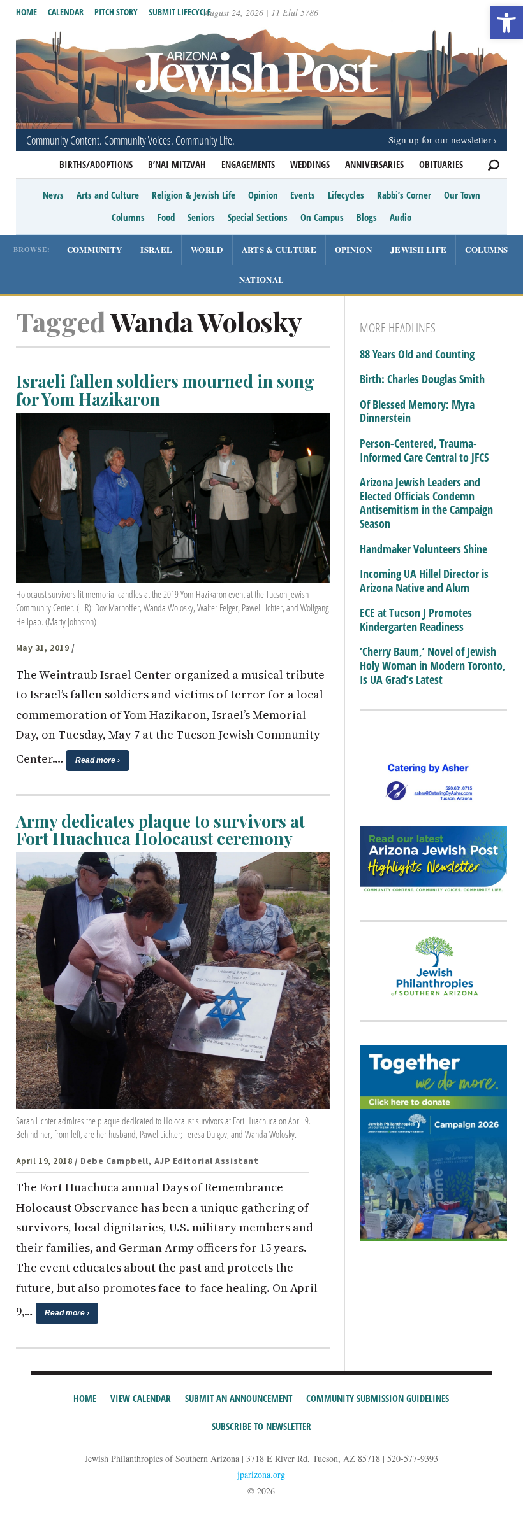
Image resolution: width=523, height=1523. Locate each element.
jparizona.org (261, 1474)
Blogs (367, 217)
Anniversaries (374, 164)
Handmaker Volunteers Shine (423, 549)
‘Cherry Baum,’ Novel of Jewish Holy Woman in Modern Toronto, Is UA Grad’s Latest (433, 665)
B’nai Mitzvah (177, 164)
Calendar (66, 12)
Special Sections (258, 217)
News (53, 194)
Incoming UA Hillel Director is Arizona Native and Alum (424, 581)
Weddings (310, 164)
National (261, 279)
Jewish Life (418, 249)
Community (94, 249)
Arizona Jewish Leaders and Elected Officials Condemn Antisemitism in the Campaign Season (426, 503)
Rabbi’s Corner (404, 194)
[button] (506, 22)
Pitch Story (116, 12)
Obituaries (441, 164)
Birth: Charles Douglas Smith (422, 379)
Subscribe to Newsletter (261, 1426)
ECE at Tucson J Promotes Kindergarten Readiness (416, 620)
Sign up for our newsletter (439, 139)
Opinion (263, 194)
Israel (156, 249)
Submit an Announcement (238, 1398)
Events (302, 194)
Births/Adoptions (96, 164)
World (207, 249)
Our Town (462, 194)
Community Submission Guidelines (377, 1398)
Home (26, 12)
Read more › (97, 760)
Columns (128, 217)
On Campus (322, 217)
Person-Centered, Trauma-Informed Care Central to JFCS (424, 450)
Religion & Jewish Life (193, 194)
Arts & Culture (279, 249)
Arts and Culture (108, 194)
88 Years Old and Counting (417, 355)
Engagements (248, 164)
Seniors (201, 217)
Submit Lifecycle (180, 12)
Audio (400, 217)
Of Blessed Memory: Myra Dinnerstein (417, 411)
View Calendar (140, 1398)
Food (166, 217)
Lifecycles (346, 194)
